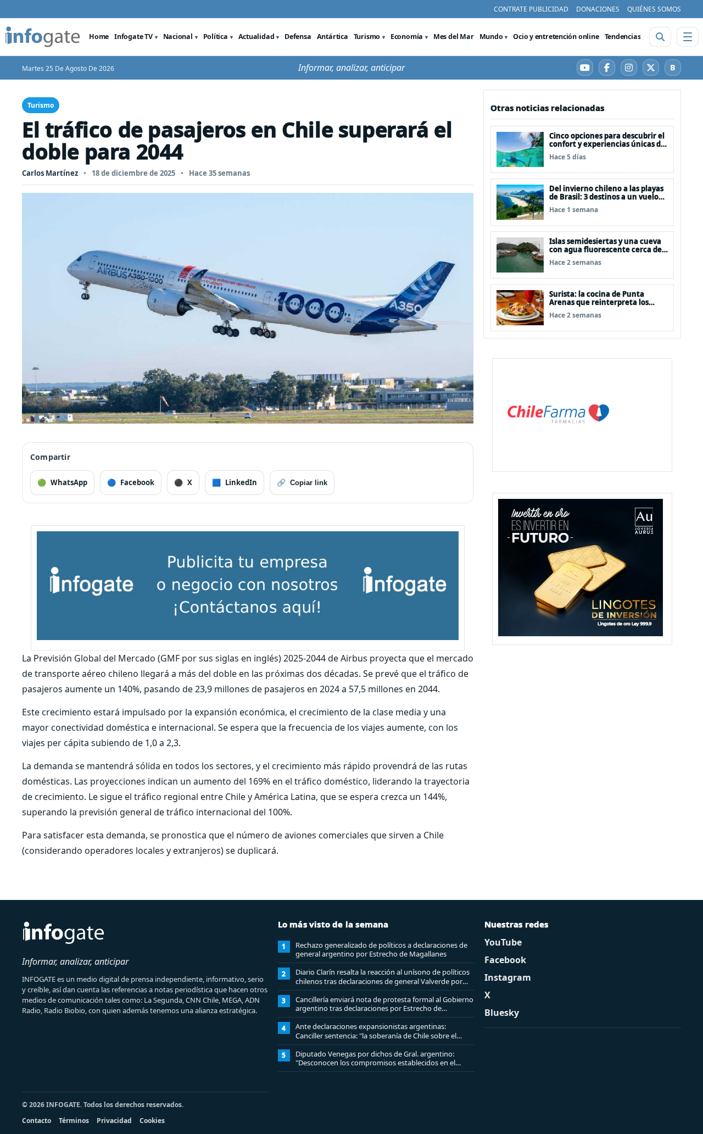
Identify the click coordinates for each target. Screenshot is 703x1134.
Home (99, 36)
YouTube (503, 942)
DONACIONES (598, 9)
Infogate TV (133, 36)
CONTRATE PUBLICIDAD (531, 9)
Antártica (332, 36)
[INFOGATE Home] (42, 37)
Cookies (152, 1120)
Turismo (367, 36)
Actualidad (256, 36)
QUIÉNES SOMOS (654, 9)
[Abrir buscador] (660, 37)
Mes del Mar (453, 36)
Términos (74, 1120)
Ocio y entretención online (556, 36)
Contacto (36, 1120)
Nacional (178, 36)
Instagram (507, 977)
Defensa (297, 36)
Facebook (505, 960)
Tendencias (623, 36)
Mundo (491, 36)
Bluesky (501, 1013)
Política (215, 36)
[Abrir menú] (688, 37)
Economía (406, 36)
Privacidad (114, 1120)
